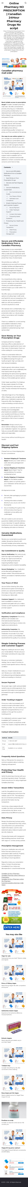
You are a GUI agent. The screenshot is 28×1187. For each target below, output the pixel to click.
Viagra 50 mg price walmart (11, 1148)
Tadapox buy (6, 1065)
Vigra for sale (6, 956)
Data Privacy (13, 229)
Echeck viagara (7, 1038)
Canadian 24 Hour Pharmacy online (13, 879)
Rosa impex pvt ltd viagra (10, 1093)
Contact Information (15, 214)
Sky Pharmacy (6, 881)
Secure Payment (14, 207)
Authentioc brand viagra (10, 1011)
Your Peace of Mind (15, 196)
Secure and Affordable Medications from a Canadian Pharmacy (13, 173)
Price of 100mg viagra (9, 983)
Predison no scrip (7, 1120)
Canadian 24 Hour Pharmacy (10, 873)
